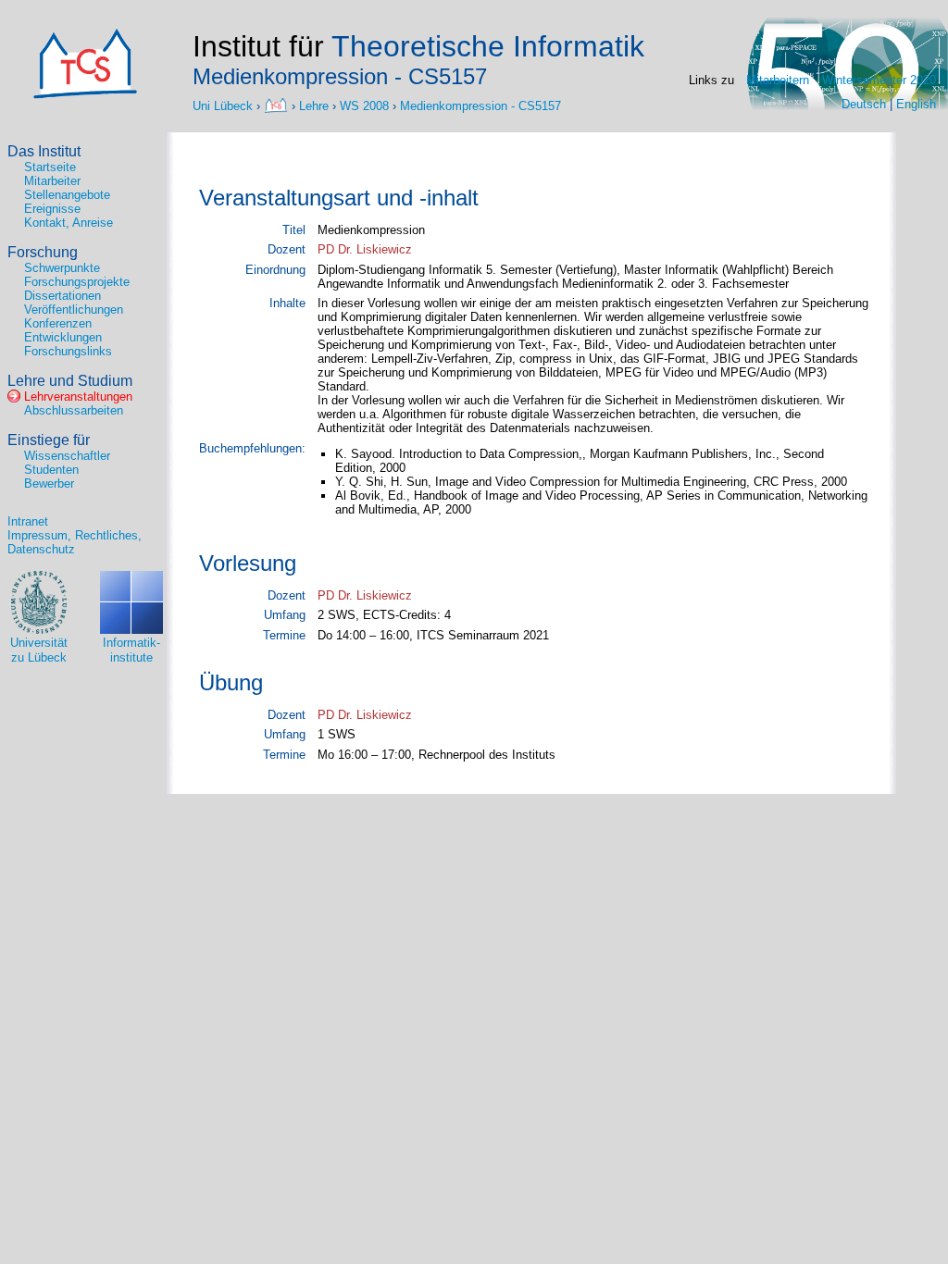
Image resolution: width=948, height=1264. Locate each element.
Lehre (314, 105)
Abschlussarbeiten (73, 410)
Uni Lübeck (224, 105)
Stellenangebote (67, 195)
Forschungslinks (68, 351)
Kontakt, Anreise (68, 222)
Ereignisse (52, 209)
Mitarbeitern (777, 80)
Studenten (51, 470)
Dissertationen (62, 296)
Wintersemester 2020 (879, 80)
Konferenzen (58, 323)
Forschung (42, 252)
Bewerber (49, 483)
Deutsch (864, 104)
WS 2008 (364, 105)
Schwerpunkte (62, 268)
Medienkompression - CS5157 (480, 105)
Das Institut (44, 151)
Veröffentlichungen (73, 309)
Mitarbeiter (52, 181)
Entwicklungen (63, 337)
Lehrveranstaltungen (78, 396)
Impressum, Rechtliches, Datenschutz (74, 542)
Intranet (27, 521)
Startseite (50, 167)
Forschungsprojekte (77, 282)
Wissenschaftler (67, 456)
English (916, 104)
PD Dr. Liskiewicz (365, 249)
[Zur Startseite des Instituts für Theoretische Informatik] (85, 95)
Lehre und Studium (69, 381)
